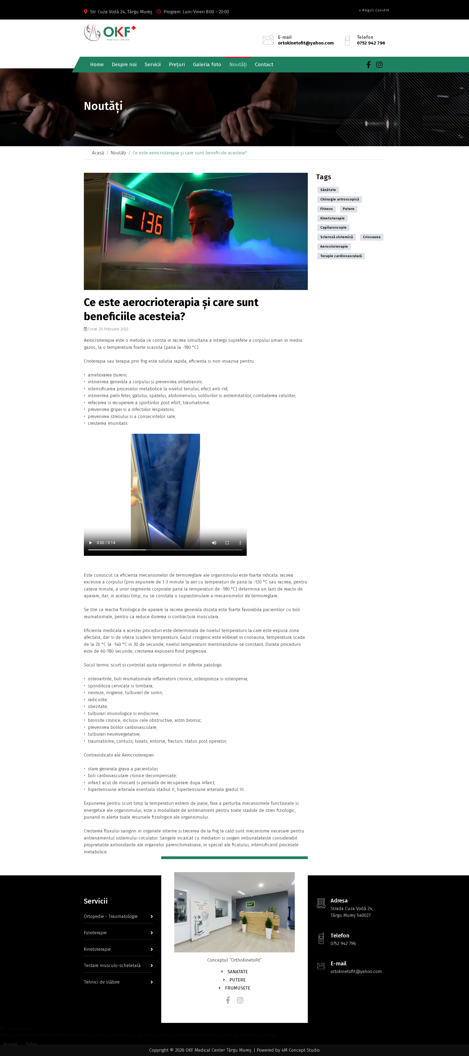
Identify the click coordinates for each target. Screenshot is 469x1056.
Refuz (31, 1044)
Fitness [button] (326, 209)
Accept (10, 1044)
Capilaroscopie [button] (333, 227)
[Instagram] (379, 65)
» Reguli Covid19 (374, 10)
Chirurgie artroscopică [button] (339, 199)
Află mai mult (235, 1052)
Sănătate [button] (328, 190)
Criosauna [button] (372, 237)
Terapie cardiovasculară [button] (341, 256)
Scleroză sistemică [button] (336, 237)
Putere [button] (348, 209)
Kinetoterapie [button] (332, 218)
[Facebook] (368, 65)
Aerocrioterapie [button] (334, 246)
